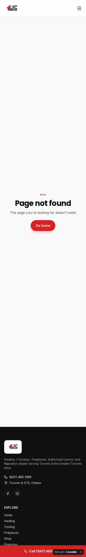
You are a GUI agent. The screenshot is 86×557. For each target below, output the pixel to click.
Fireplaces (11, 532)
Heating (9, 521)
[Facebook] (7, 493)
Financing (10, 544)
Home (8, 515)
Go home (43, 225)
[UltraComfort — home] (11, 8)
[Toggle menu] (79, 8)
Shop (7, 538)
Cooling (9, 527)
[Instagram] (17, 493)
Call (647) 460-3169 (45, 551)
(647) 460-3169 (20, 477)
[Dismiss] (80, 551)
